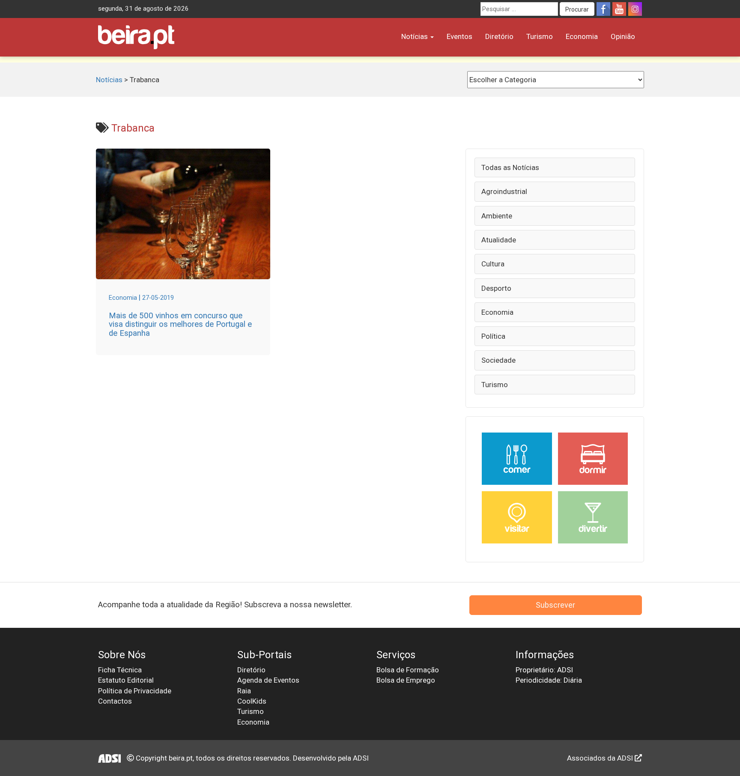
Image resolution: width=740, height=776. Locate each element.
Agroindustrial (504, 191)
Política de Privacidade (134, 690)
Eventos (459, 36)
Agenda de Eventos (268, 680)
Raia (244, 690)
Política (493, 336)
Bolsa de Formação (407, 670)
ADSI (361, 758)
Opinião (623, 36)
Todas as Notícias (510, 167)
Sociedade (498, 360)
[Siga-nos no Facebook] (603, 9)
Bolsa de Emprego (405, 680)
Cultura (492, 264)
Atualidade (498, 240)
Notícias (415, 36)
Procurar (577, 9)
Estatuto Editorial (126, 680)
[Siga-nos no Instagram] (635, 9)
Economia (582, 36)
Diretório (499, 36)
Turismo (539, 36)
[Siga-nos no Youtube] (619, 9)
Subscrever (555, 604)
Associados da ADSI (601, 758)
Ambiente (496, 216)
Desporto (496, 288)
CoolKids (251, 701)
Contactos (115, 701)
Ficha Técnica (120, 670)
